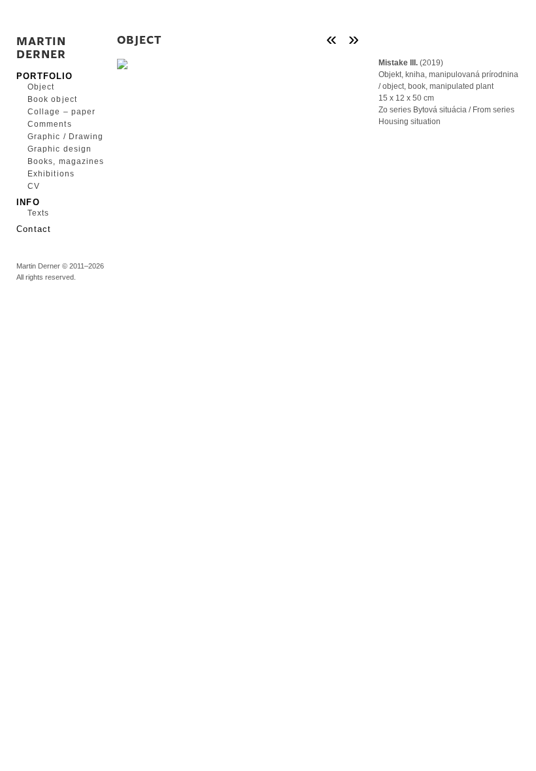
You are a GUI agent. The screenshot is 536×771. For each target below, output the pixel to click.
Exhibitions (51, 173)
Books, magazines (62, 161)
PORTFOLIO (44, 75)
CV (33, 186)
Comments (49, 124)
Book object (52, 99)
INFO (28, 201)
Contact (33, 228)
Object (40, 86)
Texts (38, 213)
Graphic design (59, 149)
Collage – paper (61, 111)
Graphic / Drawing (62, 136)
